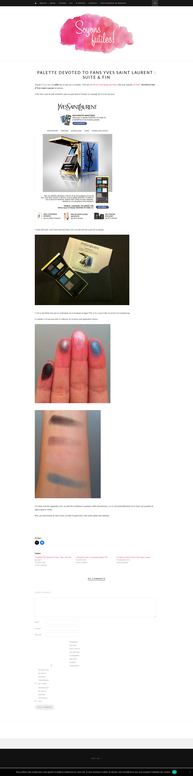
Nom (37, 622)
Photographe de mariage (113, 3)
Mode (53, 3)
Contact (93, 3)
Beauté (43, 3)
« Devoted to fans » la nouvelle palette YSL (91, 557)
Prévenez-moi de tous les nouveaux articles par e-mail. (43, 694)
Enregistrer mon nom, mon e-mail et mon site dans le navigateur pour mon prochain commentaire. (74, 654)
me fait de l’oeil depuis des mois (103, 85)
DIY (71, 3)
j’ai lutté (136, 85)
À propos (80, 3)
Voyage (62, 3)
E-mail (38, 628)
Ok (174, 772)
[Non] (189, 772)
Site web (38, 635)
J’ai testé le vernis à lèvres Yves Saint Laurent (133, 557)
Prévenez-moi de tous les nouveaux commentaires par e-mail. (43, 676)
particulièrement (124, 506)
